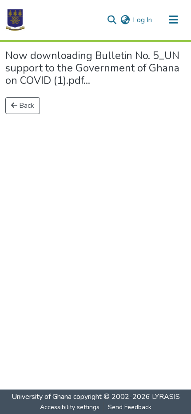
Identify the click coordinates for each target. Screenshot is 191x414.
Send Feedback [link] (129, 407)
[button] (15, 20)
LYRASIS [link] (166, 397)
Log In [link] (142, 20)
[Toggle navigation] (173, 20)
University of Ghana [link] (42, 397)
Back (25, 105)
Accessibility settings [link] (69, 407)
